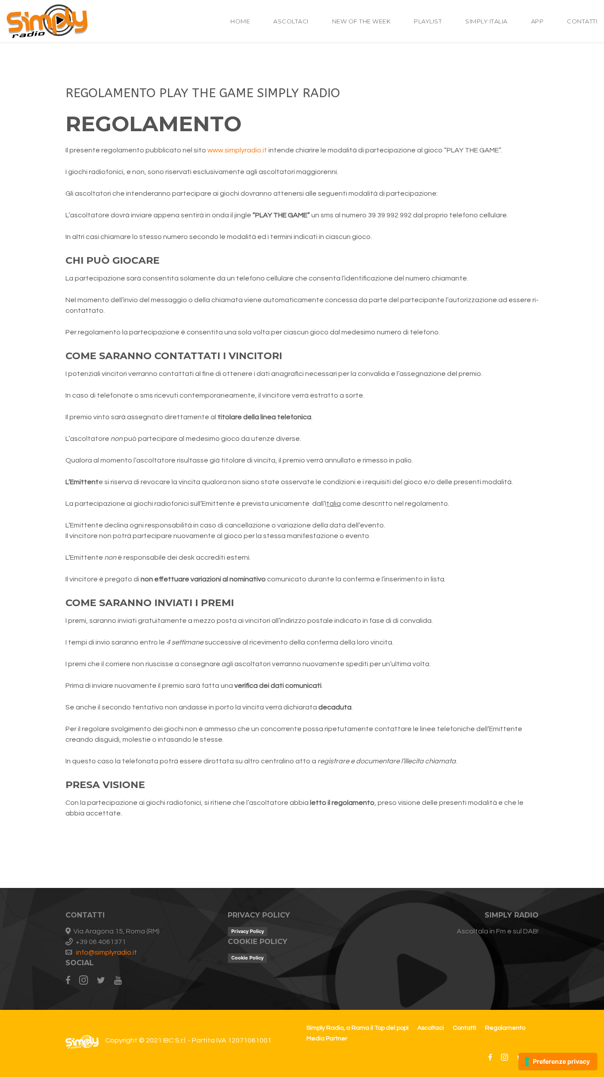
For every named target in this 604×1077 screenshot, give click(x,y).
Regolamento (505, 1028)
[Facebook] (70, 981)
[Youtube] (118, 981)
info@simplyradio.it (106, 952)
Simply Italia (486, 21)
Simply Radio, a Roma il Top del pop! (357, 1028)
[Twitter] (101, 981)
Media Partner (327, 1038)
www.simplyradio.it (237, 150)
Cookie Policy (247, 958)
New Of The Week (361, 21)
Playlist (428, 21)
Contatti (582, 21)
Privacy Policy (247, 931)
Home (240, 21)
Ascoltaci (291, 21)
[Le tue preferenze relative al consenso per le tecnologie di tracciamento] (558, 1061)
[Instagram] (83, 981)
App (537, 21)
